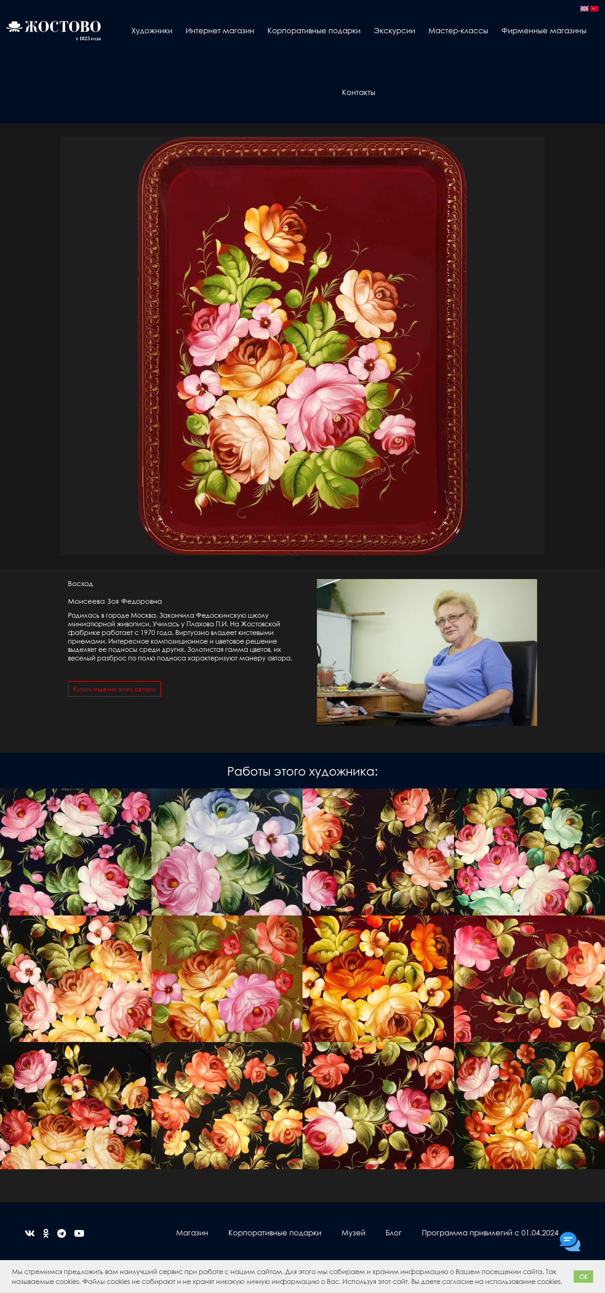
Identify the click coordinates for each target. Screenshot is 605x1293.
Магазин (192, 1232)
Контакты (358, 92)
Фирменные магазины (543, 30)
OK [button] (583, 1276)
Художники (151, 30)
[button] (565, 1282)
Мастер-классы (458, 30)
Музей (353, 1232)
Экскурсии (394, 30)
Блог (394, 1232)
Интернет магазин (220, 30)
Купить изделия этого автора (114, 689)
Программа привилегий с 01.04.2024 (490, 1232)
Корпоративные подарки (314, 30)
